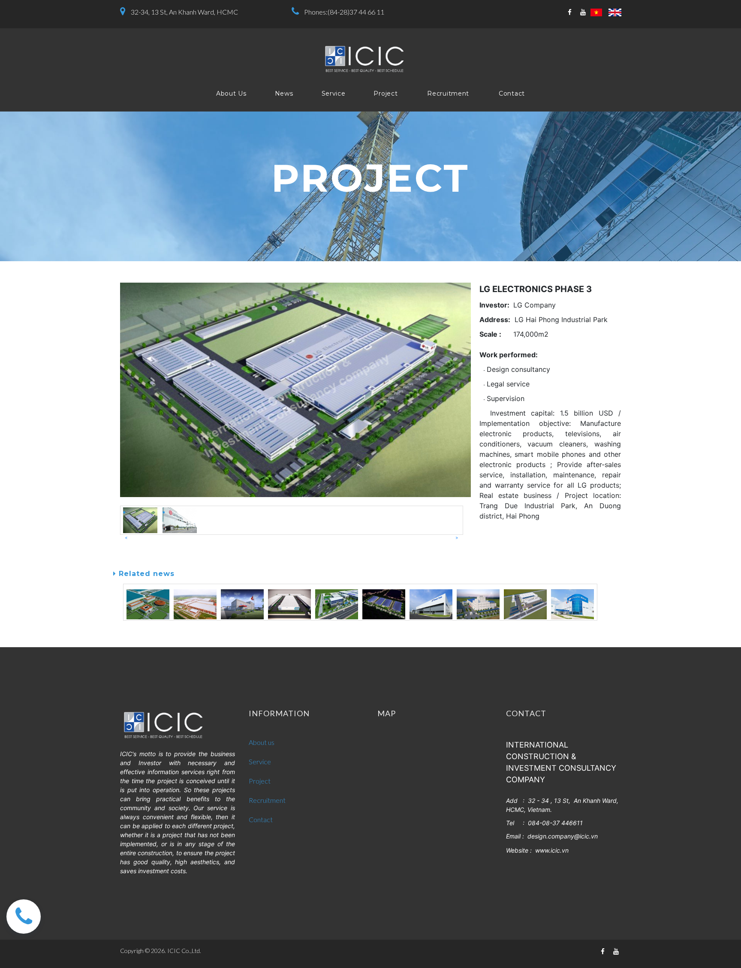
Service (334, 93)
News (284, 93)
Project (386, 93)
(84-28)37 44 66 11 (356, 12)
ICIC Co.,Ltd (183, 950)
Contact (512, 93)
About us (261, 742)
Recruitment (448, 93)
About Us (231, 93)
